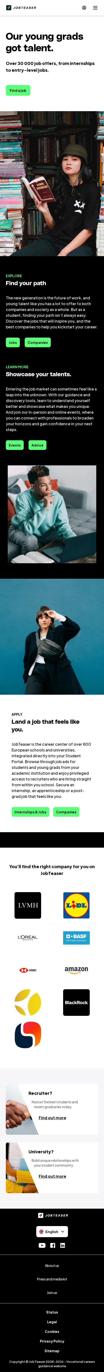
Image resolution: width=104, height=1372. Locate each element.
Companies (38, 342)
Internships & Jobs (30, 812)
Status (52, 1312)
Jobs (13, 342)
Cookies (52, 1331)
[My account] (84, 7)
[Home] (20, 8)
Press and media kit (52, 1279)
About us (52, 1265)
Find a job (18, 90)
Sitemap (52, 1351)
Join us (52, 1292)
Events (15, 445)
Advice (37, 445)
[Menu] (95, 7)
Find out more (52, 1117)
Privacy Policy (52, 1341)
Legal (52, 1322)
